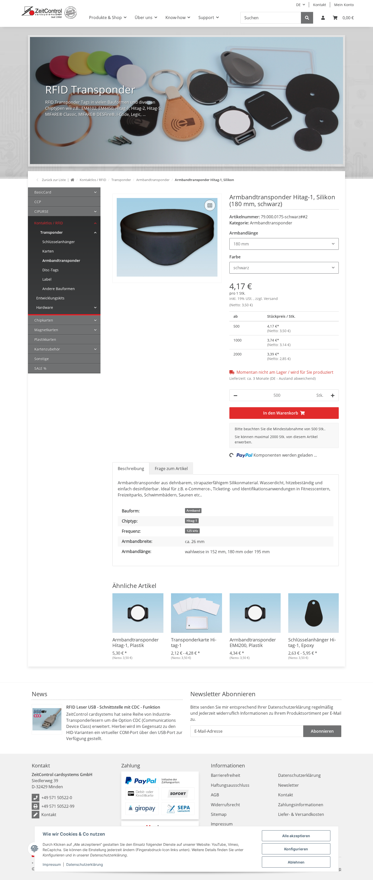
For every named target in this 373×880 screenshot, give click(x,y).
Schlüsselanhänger (58, 241)
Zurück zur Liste (54, 179)
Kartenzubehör (47, 349)
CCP (37, 201)
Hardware (44, 307)
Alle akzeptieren (296, 836)
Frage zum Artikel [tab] (171, 468)
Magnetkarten (46, 329)
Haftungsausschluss (230, 785)
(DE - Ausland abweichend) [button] (293, 378)
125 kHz (192, 531)
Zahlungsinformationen (300, 804)
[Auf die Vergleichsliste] (209, 205)
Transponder (51, 232)
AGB (215, 795)
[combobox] (284, 244)
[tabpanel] (186, 100)
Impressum (52, 864)
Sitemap (219, 814)
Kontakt (319, 4)
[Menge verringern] (235, 395)
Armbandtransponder (271, 223)
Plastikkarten (45, 339)
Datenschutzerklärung (84, 864)
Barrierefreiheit (225, 775)
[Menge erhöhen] (332, 395)
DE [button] (298, 4)
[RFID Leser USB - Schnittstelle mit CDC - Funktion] (47, 719)
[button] (323, 18)
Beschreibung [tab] (131, 468)
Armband (193, 510)
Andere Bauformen (58, 288)
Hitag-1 (192, 520)
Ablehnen (296, 862)
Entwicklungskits (50, 298)
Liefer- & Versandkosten (301, 814)
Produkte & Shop (105, 17)
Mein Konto (344, 4)
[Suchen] (307, 18)
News (39, 694)
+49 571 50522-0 (56, 797)
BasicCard (42, 192)
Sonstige (41, 358)
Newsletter (288, 785)
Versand (271, 298)
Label (47, 279)
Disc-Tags (50, 269)
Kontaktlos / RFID (48, 223)
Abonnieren (322, 731)
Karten (48, 251)
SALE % (40, 368)
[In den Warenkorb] (116, 191)
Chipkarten (43, 320)
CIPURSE (41, 211)
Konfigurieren (296, 849)
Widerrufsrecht (225, 804)
